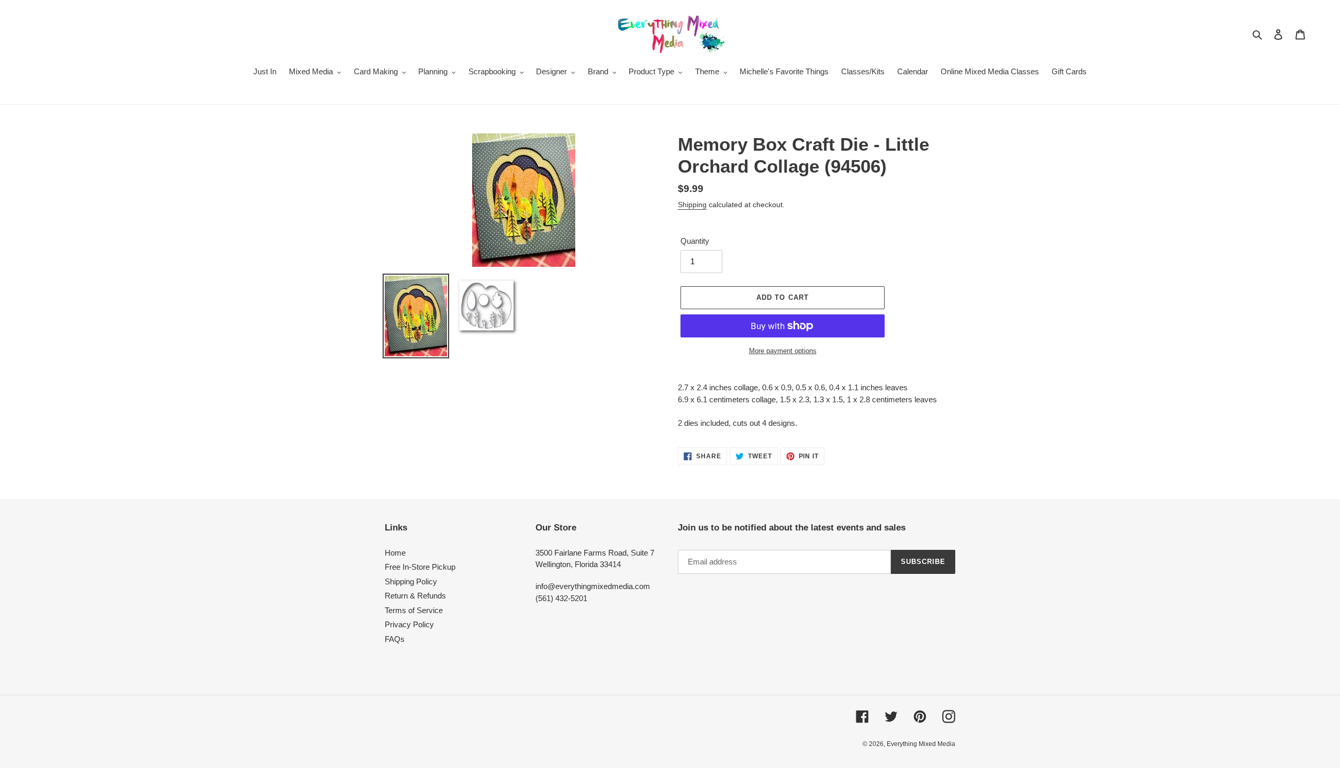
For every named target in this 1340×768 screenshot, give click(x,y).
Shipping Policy (411, 581)
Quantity (694, 240)
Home (395, 552)
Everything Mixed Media (921, 744)
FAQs (395, 639)
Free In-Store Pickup (420, 566)
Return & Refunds (415, 595)
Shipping (692, 204)
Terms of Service (414, 610)
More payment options (783, 351)
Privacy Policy (409, 624)
